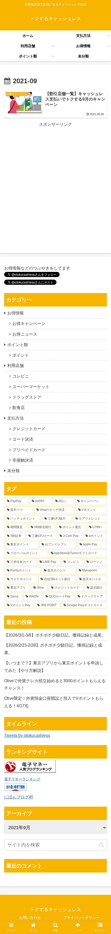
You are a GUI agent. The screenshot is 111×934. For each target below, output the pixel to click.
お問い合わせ (30, 917)
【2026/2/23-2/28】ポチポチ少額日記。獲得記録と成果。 (53, 649)
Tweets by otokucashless (27, 735)
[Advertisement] (55, 183)
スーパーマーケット (31, 387)
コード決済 (22, 439)
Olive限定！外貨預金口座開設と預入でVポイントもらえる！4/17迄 (53, 702)
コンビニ (20, 376)
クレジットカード (28, 429)
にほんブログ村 (18, 797)
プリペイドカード (28, 450)
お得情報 (15, 313)
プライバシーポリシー (81, 917)
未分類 (13, 471)
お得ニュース (24, 334)
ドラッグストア (26, 397)
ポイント (20, 355)
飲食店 (18, 407)
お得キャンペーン (28, 323)
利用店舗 (15, 365)
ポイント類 (17, 345)
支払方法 (15, 418)
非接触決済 (22, 460)
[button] (101, 845)
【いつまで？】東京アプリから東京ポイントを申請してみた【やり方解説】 (53, 667)
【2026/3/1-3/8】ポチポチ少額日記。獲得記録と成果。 (55, 635)
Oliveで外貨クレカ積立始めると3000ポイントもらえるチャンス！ (55, 684)
